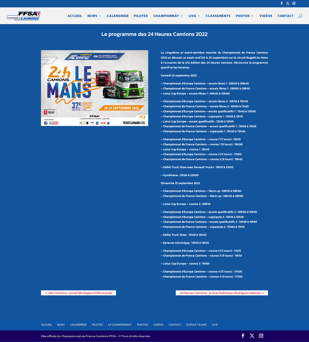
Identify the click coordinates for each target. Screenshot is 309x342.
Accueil (74, 16)
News (92, 16)
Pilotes (141, 16)
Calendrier (118, 16)
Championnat (166, 16)
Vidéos (265, 16)
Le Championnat (120, 324)
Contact (286, 16)
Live (192, 16)
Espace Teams (196, 324)
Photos (243, 16)
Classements (218, 16)
